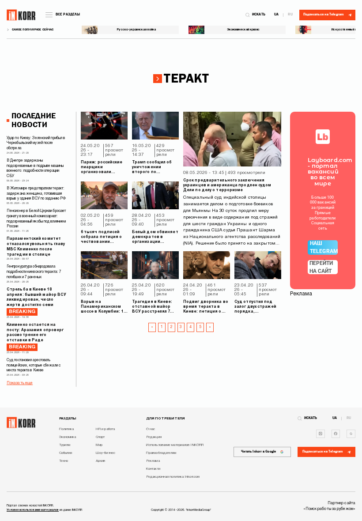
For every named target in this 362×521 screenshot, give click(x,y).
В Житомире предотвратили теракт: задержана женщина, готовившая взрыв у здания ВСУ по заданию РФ (36, 193)
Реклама (153, 461)
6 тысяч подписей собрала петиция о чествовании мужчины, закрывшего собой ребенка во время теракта (101, 237)
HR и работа (105, 429)
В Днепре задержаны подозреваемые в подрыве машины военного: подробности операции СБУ (35, 168)
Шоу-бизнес (105, 453)
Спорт (100, 437)
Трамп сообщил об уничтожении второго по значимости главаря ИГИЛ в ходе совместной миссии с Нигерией (155, 168)
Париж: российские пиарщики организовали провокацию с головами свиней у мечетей (102, 168)
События (65, 453)
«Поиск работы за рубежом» (329, 509)
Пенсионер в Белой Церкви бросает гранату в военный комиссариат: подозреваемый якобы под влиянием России (36, 218)
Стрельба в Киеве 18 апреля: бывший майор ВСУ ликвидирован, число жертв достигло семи (36, 301)
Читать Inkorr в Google (258, 451)
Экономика (67, 437)
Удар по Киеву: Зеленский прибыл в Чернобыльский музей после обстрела (36, 143)
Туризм (65, 445)
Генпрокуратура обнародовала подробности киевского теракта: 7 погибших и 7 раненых (34, 272)
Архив (101, 461)
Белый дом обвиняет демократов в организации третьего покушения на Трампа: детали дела (155, 237)
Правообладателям (161, 453)
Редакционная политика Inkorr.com (173, 477)
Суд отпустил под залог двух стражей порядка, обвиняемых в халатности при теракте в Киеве (255, 307)
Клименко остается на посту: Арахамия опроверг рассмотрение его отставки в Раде (35, 336)
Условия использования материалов (33, 510)
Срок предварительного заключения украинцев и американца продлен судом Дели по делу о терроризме (227, 185)
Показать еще (20, 383)
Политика (66, 429)
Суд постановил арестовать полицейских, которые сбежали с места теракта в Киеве (33, 365)
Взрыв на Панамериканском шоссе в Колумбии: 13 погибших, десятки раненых (103, 307)
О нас (150, 429)
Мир (99, 445)
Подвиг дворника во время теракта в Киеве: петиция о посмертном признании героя (205, 307)
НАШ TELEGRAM (324, 247)
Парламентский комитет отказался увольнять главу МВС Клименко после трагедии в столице (36, 246)
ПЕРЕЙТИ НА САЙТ (321, 267)
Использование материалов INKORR (175, 445)
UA (276, 15)
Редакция (154, 437)
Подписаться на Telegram (322, 451)
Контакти (153, 469)
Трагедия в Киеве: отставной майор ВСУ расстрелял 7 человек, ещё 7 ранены (152, 307)
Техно (63, 461)
